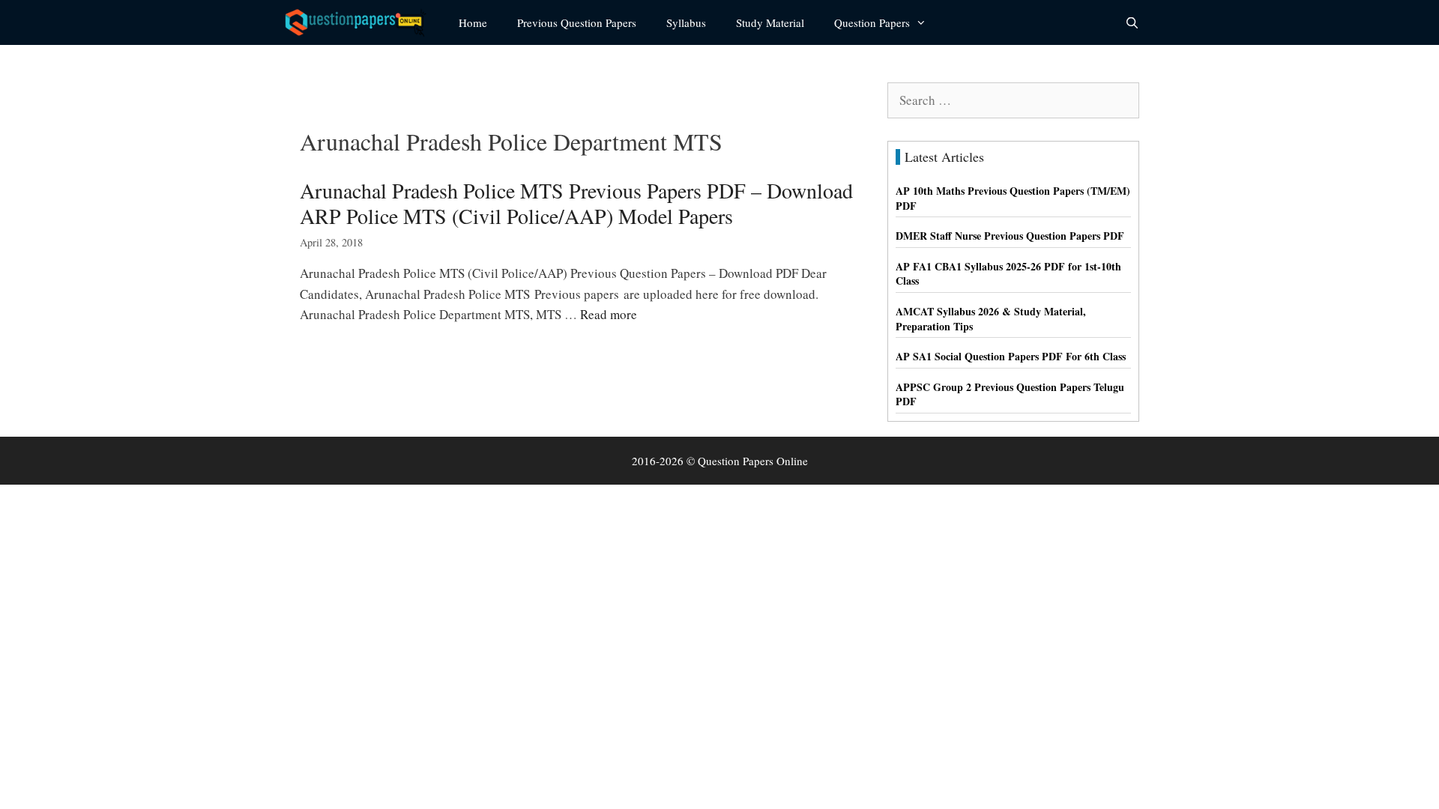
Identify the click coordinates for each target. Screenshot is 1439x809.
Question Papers (872, 22)
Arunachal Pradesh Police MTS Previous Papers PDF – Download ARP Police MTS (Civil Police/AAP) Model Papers (576, 203)
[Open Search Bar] (1132, 22)
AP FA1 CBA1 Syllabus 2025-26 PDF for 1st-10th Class (1008, 273)
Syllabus (686, 22)
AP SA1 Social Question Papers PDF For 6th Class (1011, 356)
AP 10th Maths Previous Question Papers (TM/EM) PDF (1013, 198)
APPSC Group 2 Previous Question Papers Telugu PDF (1010, 394)
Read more (608, 314)
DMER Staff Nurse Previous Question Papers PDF (1010, 235)
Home (473, 22)
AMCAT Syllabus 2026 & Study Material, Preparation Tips (991, 318)
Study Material (770, 22)
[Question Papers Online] (360, 22)
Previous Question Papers (576, 22)
